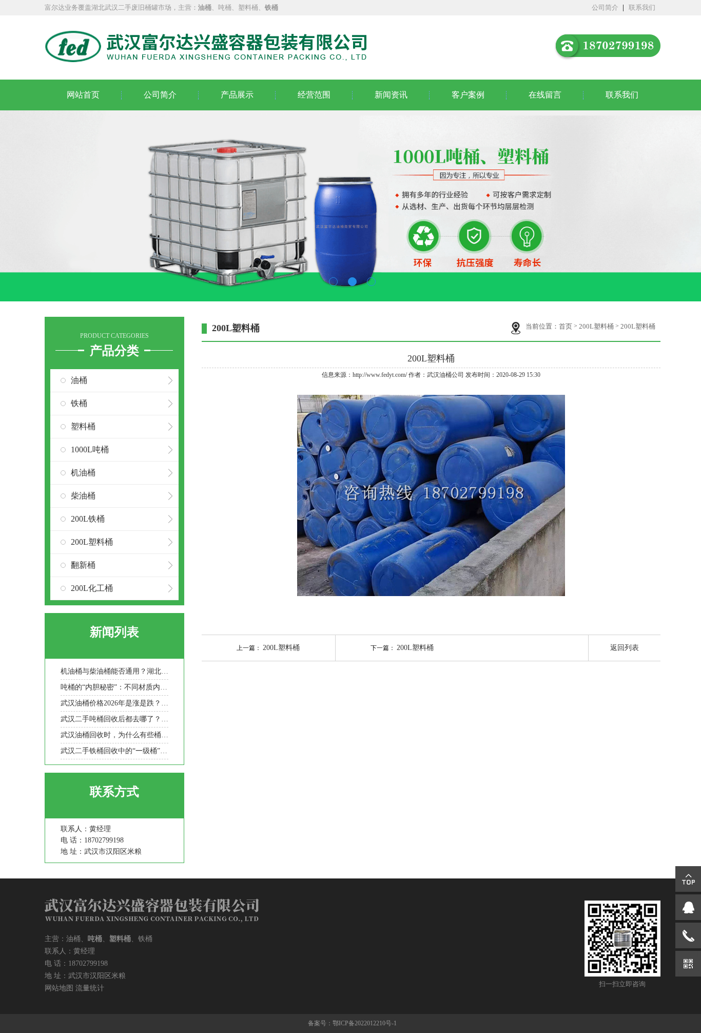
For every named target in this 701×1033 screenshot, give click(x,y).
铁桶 (79, 403)
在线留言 (545, 94)
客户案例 (468, 94)
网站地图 (59, 988)
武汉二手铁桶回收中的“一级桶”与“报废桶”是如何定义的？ (114, 751)
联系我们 (642, 7)
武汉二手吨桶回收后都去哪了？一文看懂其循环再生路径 (114, 719)
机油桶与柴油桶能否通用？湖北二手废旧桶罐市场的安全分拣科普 (114, 671)
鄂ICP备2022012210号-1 (365, 1023)
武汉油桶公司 (445, 374)
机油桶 (83, 472)
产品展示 (237, 94)
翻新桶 (83, 565)
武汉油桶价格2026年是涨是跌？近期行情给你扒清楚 (114, 703)
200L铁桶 (88, 518)
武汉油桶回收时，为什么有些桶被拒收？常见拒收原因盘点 (114, 735)
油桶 (79, 380)
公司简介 (605, 7)
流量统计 (89, 988)
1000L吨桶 (90, 449)
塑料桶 (83, 426)
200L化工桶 (92, 588)
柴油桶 (83, 495)
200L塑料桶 (92, 542)
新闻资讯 (391, 94)
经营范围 (314, 94)
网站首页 (83, 94)
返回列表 (624, 648)
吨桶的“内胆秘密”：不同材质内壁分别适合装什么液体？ (114, 687)
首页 (565, 326)
